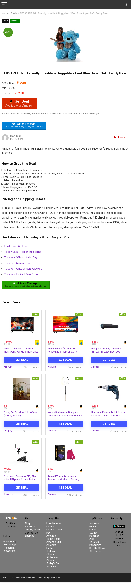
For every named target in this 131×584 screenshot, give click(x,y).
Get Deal (21, 359)
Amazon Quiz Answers (53, 543)
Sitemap (29, 535)
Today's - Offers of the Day (20, 257)
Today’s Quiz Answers (53, 565)
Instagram (9, 550)
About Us (30, 526)
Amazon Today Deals (53, 537)
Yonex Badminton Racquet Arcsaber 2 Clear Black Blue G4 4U (65, 415)
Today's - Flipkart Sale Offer (21, 274)
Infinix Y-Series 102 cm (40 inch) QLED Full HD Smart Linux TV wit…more (21, 351)
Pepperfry (95, 544)
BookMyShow (97, 548)
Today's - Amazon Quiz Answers (23, 268)
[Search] (125, 4)
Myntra (93, 529)
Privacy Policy (32, 529)
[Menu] (4, 4)
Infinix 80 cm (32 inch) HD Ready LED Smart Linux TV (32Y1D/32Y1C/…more (63, 351)
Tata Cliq (94, 541)
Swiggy (93, 532)
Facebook (9, 541)
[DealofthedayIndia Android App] (119, 526)
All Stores (95, 551)
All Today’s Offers (52, 559)
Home (5, 13)
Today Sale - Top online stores (22, 251)
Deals (14, 13)
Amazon (15, 21)
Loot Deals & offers (16, 246)
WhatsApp (10, 544)
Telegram (9, 547)
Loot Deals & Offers (53, 525)
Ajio (91, 538)
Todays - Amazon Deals (18, 263)
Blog (27, 523)
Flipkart (8, 366)
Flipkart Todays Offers (50, 551)
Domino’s (94, 535)
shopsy (8, 430)
